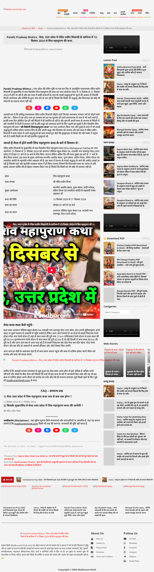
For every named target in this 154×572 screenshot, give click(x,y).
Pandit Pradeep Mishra (61, 446)
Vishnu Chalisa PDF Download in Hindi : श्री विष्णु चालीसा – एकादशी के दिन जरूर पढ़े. (133, 248)
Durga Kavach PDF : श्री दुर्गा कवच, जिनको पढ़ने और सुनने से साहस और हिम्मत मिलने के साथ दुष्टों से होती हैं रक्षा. (132, 295)
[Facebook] (47, 108)
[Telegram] (74, 108)
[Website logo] (44, 537)
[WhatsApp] (65, 108)
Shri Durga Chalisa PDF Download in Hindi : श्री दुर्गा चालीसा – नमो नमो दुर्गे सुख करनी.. (131, 262)
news (48, 446)
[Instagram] (38, 108)
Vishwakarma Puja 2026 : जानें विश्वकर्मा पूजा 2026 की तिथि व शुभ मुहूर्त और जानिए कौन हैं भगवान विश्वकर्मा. (131, 71)
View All (146, 60)
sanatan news (77, 446)
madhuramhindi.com (18, 380)
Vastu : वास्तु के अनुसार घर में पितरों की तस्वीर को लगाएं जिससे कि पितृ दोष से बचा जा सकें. (132, 87)
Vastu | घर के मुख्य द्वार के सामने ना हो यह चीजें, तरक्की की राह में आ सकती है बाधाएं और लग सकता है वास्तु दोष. (133, 405)
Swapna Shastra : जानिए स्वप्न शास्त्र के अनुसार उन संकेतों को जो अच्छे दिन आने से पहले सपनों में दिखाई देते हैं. (132, 203)
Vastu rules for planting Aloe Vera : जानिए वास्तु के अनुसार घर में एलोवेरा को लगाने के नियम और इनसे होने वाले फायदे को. (131, 420)
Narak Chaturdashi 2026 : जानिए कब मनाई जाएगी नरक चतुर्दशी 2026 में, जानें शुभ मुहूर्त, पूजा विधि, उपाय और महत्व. (133, 102)
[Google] (29, 108)
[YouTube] (56, 108)
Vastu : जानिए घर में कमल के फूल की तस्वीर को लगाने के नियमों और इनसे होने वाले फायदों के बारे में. (133, 456)
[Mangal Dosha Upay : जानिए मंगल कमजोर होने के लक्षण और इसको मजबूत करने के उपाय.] (138, 495)
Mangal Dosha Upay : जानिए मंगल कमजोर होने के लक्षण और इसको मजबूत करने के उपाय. (132, 132)
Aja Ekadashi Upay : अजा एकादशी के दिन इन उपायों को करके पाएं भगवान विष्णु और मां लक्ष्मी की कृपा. (132, 118)
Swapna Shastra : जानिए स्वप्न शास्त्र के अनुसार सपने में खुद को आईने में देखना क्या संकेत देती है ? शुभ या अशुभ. (132, 187)
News (33, 446)
